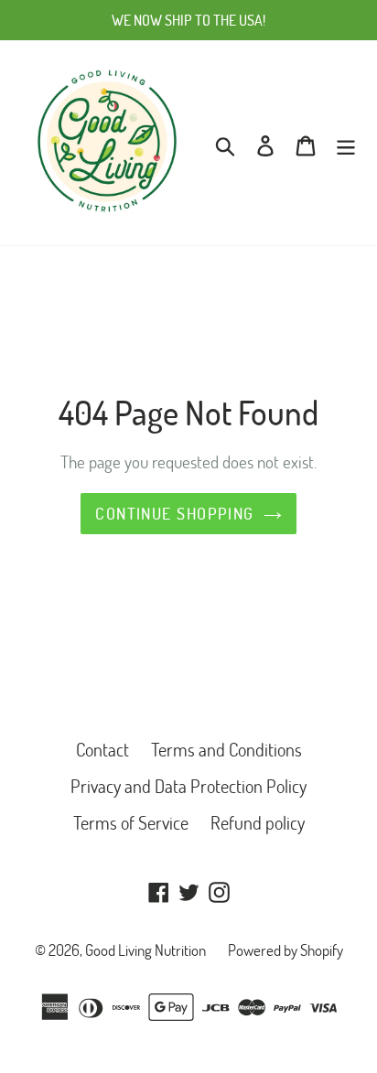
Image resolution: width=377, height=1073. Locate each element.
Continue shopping (174, 513)
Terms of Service (130, 822)
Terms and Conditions (226, 749)
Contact (102, 749)
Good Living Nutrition (145, 949)
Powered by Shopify (285, 949)
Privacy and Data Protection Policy (188, 786)
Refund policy (257, 822)
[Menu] (346, 143)
